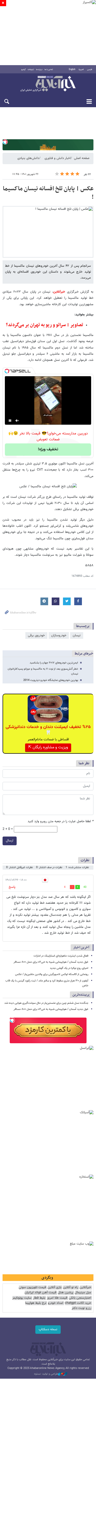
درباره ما (39, 69)
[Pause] (10, 420)
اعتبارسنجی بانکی (80, 1298)
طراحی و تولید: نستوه (46, 1374)
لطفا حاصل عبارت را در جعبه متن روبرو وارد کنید (60, 821)
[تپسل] (5, 141)
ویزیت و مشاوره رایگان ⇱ (48, 747)
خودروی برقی (36, 635)
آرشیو (23, 69)
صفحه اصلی (81, 158)
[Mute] (17, 420)
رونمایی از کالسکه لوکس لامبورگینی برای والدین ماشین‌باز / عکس (51, 974)
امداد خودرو (55, 1303)
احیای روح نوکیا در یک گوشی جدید (69, 968)
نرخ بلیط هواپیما (35, 1303)
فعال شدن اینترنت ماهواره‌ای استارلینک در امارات (61, 956)
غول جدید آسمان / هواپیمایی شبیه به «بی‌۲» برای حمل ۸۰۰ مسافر (51, 962)
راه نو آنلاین (70, 1287)
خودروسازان (58, 635)
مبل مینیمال (83, 1292)
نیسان (77, 635)
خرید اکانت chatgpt (78, 1303)
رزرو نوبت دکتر (81, 1308)
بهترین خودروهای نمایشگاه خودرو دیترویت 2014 (50, 680)
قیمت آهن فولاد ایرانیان (40, 1292)
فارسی (89, 69)
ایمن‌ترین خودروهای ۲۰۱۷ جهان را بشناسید (54, 663)
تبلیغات (31, 69)
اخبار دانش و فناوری (58, 158)
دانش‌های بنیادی (28, 158)
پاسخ (12, 887)
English (72, 69)
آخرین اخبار (81, 947)
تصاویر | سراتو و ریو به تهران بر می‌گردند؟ (44, 325)
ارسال (9, 840)
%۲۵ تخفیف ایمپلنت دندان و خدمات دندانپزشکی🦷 (48, 730)
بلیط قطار (39, 1298)
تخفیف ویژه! (48, 449)
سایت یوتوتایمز (21, 1298)
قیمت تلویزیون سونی (32, 1287)
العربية (81, 69)
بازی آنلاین (54, 1287)
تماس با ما (49, 69)
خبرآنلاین (48, 84)
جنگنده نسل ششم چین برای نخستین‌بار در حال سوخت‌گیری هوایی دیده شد (46, 1003)
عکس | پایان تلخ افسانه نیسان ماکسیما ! (48, 193)
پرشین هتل (65, 1292)
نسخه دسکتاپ (48, 1329)
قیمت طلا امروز (57, 1298)
